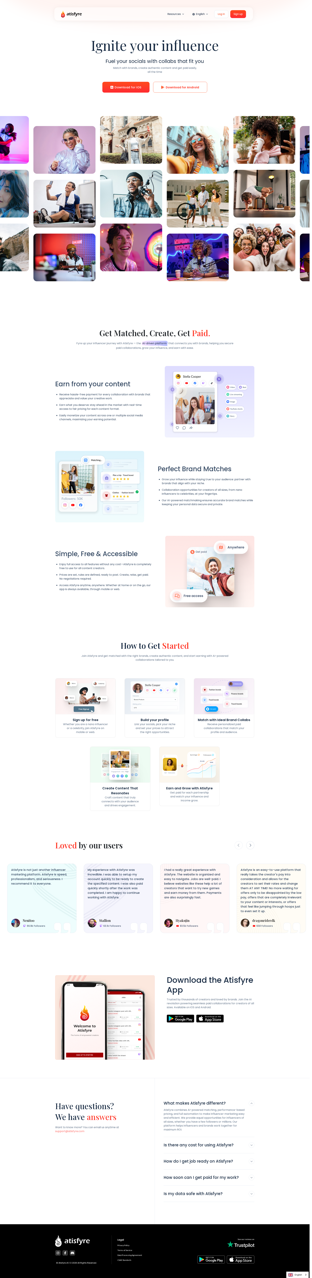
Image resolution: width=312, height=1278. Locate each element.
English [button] (200, 14)
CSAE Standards (124, 1260)
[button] (209, 1104)
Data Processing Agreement (129, 1255)
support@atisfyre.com (69, 1131)
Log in (221, 14)
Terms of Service (124, 1250)
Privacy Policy (123, 1245)
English (298, 1274)
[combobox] (297, 1275)
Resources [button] (174, 14)
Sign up (238, 14)
